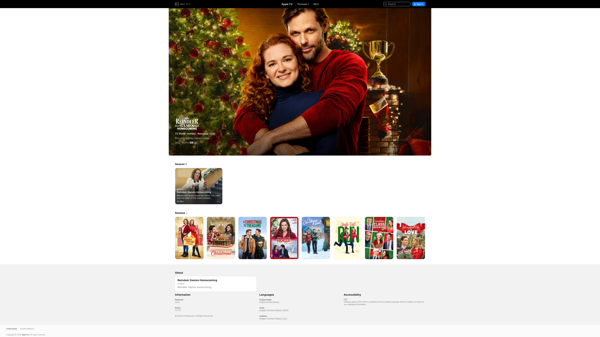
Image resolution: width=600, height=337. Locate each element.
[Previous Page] (172, 238)
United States (11, 329)
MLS (316, 4)
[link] (181, 213)
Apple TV (287, 4)
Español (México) (27, 329)
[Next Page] (428, 238)
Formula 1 (303, 4)
